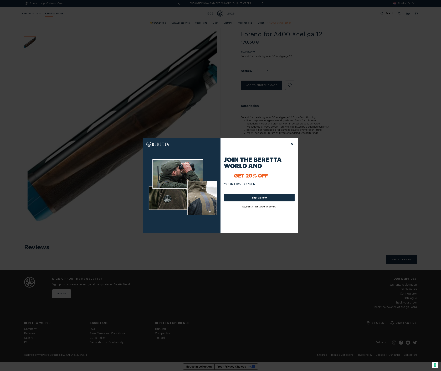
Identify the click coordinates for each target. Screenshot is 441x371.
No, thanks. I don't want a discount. (259, 207)
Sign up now (259, 197)
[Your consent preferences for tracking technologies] (435, 365)
